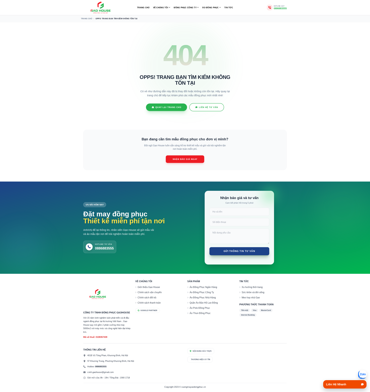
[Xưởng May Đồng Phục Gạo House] (100, 7)
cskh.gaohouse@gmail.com (100, 372)
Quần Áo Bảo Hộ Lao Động (204, 303)
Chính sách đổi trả (147, 297)
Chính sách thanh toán (149, 303)
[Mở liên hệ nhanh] (362, 374)
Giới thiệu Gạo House (149, 287)
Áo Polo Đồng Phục (200, 308)
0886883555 (101, 366)
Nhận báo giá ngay (185, 159)
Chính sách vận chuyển (150, 292)
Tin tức (228, 7)
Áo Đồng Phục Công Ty (202, 292)
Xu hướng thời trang (252, 287)
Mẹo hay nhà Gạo (251, 297)
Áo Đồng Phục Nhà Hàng (203, 297)
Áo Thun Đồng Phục (200, 313)
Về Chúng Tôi (160, 7)
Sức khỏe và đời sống (253, 292)
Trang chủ (143, 7)
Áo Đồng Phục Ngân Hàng (203, 287)
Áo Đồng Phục (210, 7)
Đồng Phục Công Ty (185, 7)
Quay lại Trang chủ (168, 107)
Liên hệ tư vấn (208, 107)
